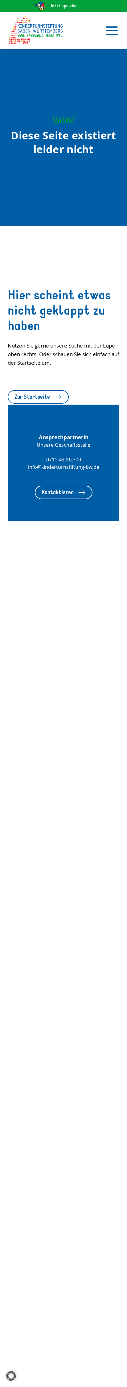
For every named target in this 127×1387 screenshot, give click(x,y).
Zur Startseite (32, 397)
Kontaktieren (58, 492)
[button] (11, 1376)
